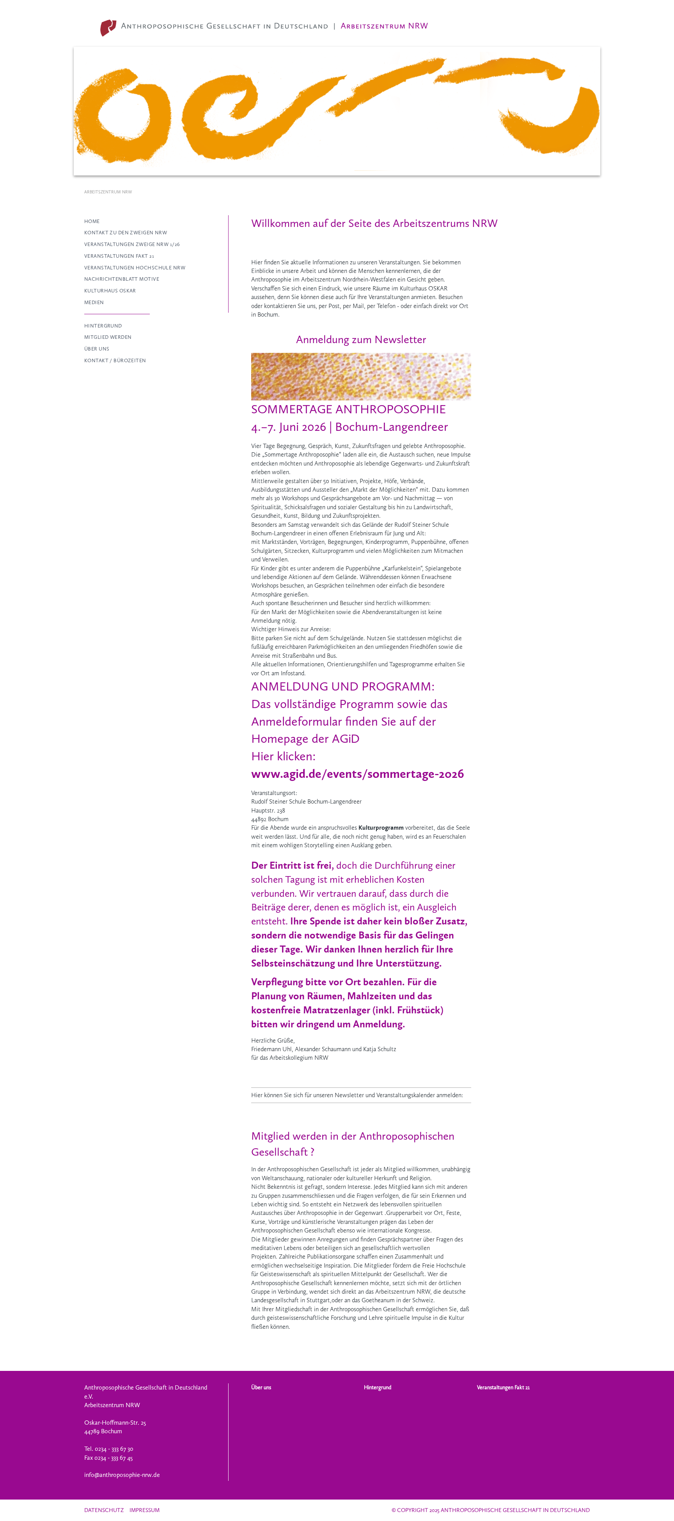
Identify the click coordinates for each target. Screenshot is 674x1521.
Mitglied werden (107, 337)
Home (92, 221)
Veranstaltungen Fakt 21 (119, 256)
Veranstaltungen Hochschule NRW (134, 268)
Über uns (96, 349)
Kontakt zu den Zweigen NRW (125, 232)
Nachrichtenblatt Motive (121, 279)
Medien (94, 302)
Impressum (144, 1510)
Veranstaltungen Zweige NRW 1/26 (132, 244)
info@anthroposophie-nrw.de (122, 1475)
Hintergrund (103, 326)
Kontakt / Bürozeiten (115, 360)
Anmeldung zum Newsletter (361, 339)
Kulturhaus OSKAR (110, 291)
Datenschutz (104, 1510)
